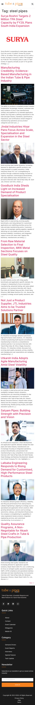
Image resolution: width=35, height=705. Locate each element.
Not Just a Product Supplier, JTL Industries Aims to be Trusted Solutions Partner (16, 305)
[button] (2, 4)
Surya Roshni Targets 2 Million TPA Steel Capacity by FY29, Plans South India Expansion (16, 20)
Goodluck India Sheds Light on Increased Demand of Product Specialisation (15, 190)
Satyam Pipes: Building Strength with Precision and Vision (16, 414)
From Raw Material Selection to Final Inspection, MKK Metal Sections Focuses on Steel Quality (15, 248)
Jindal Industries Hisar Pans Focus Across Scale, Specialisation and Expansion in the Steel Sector (17, 133)
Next (31, 583)
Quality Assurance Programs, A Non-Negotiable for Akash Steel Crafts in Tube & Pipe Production (15, 530)
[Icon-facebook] (3, 604)
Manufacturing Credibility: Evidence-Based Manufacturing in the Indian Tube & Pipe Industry (16, 74)
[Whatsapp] (18, 604)
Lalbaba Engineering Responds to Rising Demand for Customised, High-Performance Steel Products (17, 469)
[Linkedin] (13, 604)
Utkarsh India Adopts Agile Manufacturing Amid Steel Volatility (14, 361)
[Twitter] (8, 604)
